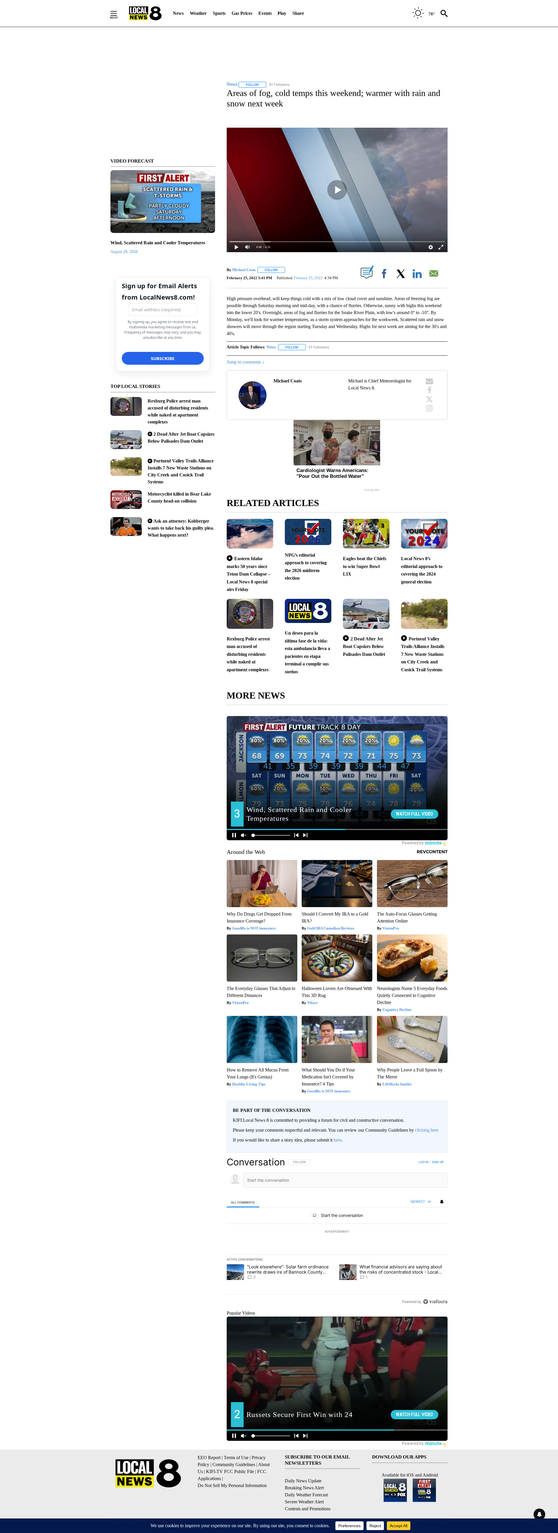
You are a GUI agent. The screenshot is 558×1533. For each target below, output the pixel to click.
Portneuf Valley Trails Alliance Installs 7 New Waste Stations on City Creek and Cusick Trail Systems (422, 654)
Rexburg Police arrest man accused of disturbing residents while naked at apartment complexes (248, 654)
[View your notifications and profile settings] (442, 1202)
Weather (198, 13)
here (337, 1139)
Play (282, 13)
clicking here (427, 1130)
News (178, 13)
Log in (424, 1162)
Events (265, 13)
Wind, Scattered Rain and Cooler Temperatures (157, 242)
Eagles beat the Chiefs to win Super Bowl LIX (364, 566)
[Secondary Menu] (118, 13)
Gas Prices (242, 13)
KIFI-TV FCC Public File (230, 1471)
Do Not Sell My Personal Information (232, 1485)
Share (298, 13)
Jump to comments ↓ (245, 361)
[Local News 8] (145, 13)
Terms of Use (236, 1457)
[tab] (243, 1202)
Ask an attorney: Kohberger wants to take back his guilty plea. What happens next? (181, 528)
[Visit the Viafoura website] (435, 1301)
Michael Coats (244, 270)
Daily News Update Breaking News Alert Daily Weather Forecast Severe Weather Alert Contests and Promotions (307, 1494)
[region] (337, 1231)
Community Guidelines (233, 1464)
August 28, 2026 (124, 252)
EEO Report (209, 1457)
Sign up (437, 1162)
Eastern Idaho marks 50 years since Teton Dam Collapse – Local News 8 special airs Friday (248, 574)
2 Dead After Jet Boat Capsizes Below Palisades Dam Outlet (364, 646)
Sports (219, 13)
